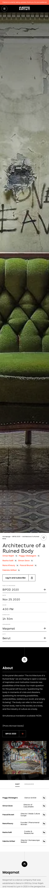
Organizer (29, 784)
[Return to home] (24, 8)
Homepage (6, 536)
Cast (17, 784)
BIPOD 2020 (16, 536)
